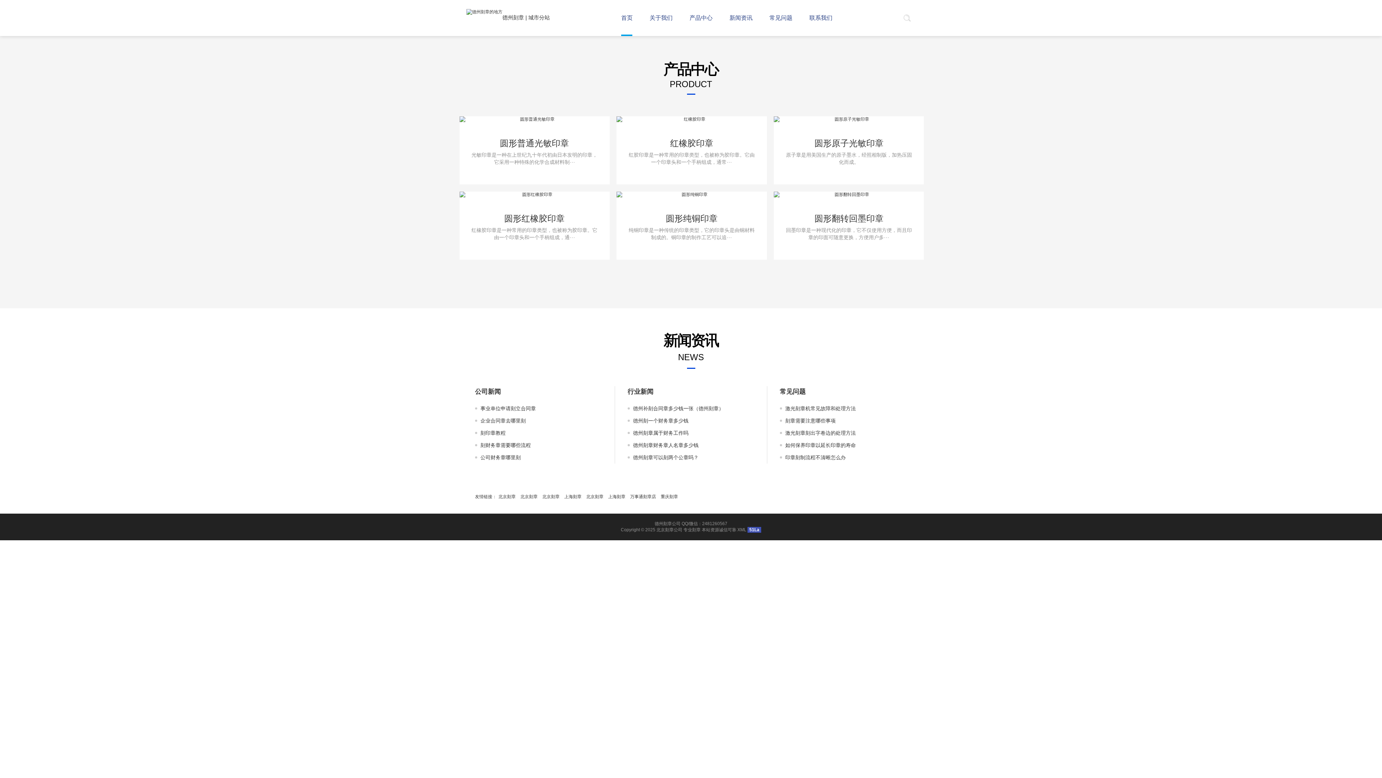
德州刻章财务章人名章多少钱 (666, 445)
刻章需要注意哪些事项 (810, 421)
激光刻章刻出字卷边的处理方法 (820, 433)
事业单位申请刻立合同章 (508, 408)
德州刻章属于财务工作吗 (660, 433)
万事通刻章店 (643, 496)
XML (741, 529)
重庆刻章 (669, 496)
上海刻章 (573, 496)
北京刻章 (507, 496)
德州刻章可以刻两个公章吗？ (666, 457)
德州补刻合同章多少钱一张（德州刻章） (678, 408)
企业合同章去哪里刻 (503, 421)
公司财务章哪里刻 (500, 457)
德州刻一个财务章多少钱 (660, 421)
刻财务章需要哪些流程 (505, 445)
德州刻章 (513, 17)
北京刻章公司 (669, 529)
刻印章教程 (493, 433)
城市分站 (539, 17)
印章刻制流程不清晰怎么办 (815, 457)
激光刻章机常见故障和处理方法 (820, 408)
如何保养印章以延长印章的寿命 (820, 445)
